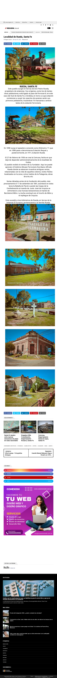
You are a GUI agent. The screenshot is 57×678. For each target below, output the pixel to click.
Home (32, 676)
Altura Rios (24, 22)
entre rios (5, 650)
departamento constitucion (10, 445)
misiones (5, 657)
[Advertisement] (28, 10)
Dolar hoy (18, 22)
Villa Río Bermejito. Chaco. (25, 32)
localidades (40, 445)
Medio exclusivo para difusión (41, 676)
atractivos (15, 32)
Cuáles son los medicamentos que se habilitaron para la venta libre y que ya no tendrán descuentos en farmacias (26, 598)
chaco (4, 646)
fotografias (20, 445)
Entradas (7, 670)
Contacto (51, 676)
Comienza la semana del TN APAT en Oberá (47, 32)
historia (34, 445)
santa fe (26, 39)
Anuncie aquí (38, 22)
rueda (46, 445)
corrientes (5, 648)
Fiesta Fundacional (46, 677)
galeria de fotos (27, 445)
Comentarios (8, 671)
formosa (5, 655)
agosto (34, 32)
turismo (4, 662)
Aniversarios (37, 677)
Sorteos (31, 22)
